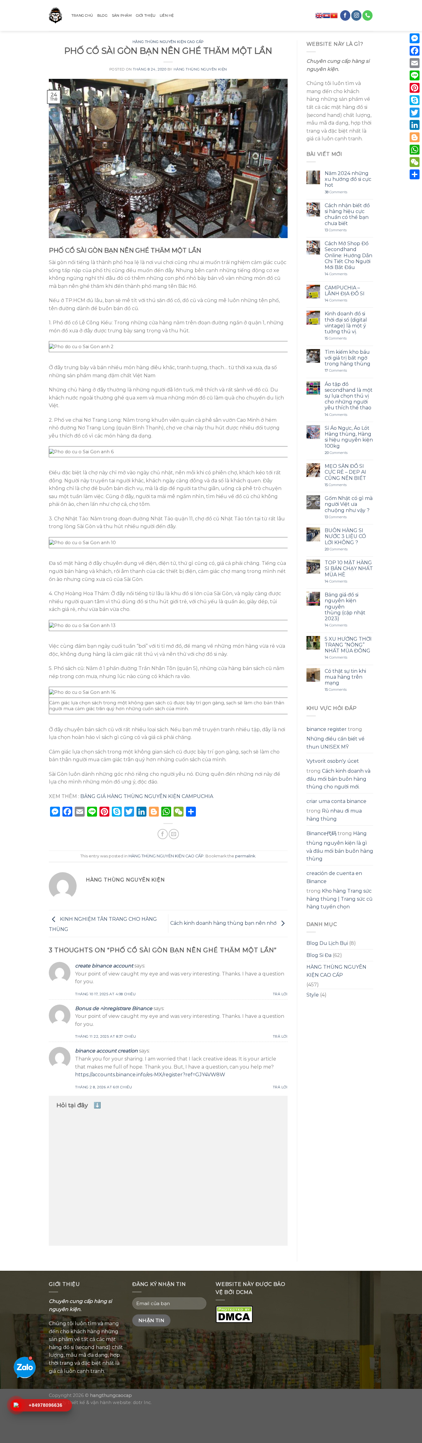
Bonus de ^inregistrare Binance (113, 1008)
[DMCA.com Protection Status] (234, 1314)
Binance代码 (321, 833)
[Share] (414, 174)
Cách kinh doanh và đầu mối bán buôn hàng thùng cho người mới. (338, 779)
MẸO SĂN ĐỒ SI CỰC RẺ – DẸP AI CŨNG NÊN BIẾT (345, 472)
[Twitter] (414, 112)
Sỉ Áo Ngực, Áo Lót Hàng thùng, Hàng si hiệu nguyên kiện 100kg (349, 437)
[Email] (414, 63)
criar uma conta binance (336, 801)
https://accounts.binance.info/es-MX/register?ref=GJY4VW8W (150, 1075)
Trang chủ (82, 15)
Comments (336, 192)
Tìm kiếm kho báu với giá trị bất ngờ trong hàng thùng (347, 358)
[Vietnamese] (334, 15)
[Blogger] (414, 137)
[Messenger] (414, 38)
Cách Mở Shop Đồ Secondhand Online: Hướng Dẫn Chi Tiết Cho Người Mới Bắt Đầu (348, 255)
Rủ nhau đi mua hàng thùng (334, 815)
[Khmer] (326, 15)
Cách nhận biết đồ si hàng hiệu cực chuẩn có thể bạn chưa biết (347, 214)
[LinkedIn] (414, 125)
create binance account (104, 966)
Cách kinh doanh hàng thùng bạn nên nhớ (224, 923)
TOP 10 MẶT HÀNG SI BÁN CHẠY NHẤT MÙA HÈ (349, 568)
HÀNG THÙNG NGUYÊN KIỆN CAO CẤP (168, 42)
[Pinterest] (414, 88)
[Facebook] (414, 51)
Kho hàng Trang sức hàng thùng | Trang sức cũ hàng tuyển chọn (339, 899)
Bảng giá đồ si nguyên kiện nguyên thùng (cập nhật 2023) (345, 606)
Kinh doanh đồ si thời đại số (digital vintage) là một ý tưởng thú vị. (346, 323)
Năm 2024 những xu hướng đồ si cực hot (348, 179)
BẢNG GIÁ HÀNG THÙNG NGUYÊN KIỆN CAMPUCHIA (146, 796)
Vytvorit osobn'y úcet (332, 761)
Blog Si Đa (318, 955)
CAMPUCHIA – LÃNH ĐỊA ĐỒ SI (345, 291)
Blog (102, 15)
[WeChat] (414, 162)
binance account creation (106, 1051)
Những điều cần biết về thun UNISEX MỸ (335, 743)
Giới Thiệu (145, 15)
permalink (245, 856)
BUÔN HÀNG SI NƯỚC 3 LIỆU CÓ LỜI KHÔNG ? (345, 536)
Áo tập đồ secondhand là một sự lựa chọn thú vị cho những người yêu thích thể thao (349, 396)
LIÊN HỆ (167, 15)
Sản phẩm (122, 15)
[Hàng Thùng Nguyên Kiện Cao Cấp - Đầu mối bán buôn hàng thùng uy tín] (55, 15)
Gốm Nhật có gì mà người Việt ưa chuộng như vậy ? (349, 504)
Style (312, 995)
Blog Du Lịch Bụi (327, 943)
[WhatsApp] (414, 149)
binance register (326, 729)
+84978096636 (45, 1405)
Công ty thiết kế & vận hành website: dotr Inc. (100, 1402)
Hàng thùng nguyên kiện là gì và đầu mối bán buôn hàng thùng (339, 846)
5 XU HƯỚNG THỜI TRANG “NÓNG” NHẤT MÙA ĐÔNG (348, 645)
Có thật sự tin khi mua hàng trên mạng (345, 677)
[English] (319, 15)
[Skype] (414, 100)
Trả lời (280, 994)
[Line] (414, 75)
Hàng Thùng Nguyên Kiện (200, 69)
